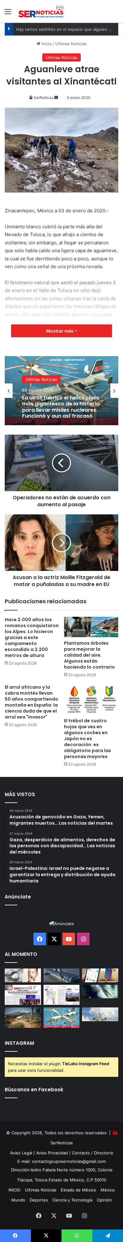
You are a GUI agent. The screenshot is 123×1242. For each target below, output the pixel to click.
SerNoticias (61, 1142)
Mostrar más (60, 331)
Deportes (39, 1199)
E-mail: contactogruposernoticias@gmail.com (61, 1161)
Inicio (46, 43)
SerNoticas (43, 97)
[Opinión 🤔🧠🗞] (62, 995)
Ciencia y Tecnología (72, 1199)
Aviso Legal (21, 1152)
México (108, 1189)
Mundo (18, 1199)
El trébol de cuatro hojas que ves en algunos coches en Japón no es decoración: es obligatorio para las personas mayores (87, 739)
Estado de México (78, 1189)
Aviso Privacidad (52, 1152)
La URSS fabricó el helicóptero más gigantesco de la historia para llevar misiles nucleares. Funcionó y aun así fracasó (61, 407)
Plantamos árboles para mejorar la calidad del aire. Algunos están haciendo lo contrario (89, 655)
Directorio (103, 1152)
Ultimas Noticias (71, 43)
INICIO (14, 1189)
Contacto (81, 1152)
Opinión (104, 1199)
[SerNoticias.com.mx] (41, 11)
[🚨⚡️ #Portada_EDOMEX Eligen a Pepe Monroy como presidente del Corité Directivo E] (23, 995)
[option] (61, 390)
